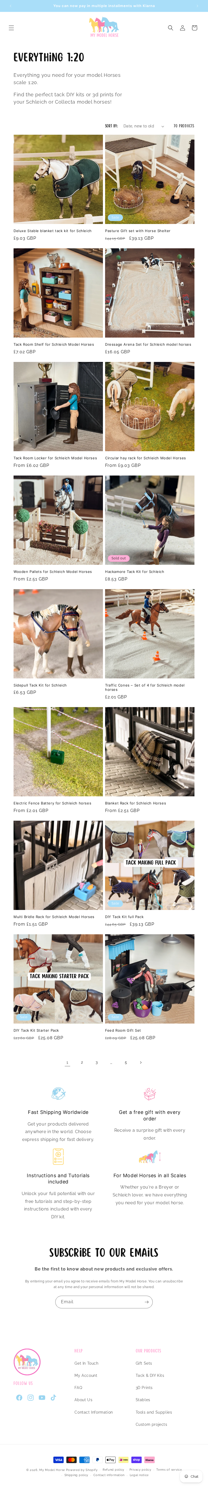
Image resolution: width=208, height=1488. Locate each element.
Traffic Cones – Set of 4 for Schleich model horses (145, 687)
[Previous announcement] (11, 6)
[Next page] (141, 1062)
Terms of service (169, 1469)
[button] (11, 28)
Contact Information (93, 1412)
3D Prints (144, 1387)
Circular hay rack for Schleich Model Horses (145, 458)
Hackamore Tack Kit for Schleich (134, 571)
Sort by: (111, 126)
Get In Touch (86, 1363)
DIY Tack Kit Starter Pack (36, 1030)
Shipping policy (76, 1475)
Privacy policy (140, 1469)
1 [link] (67, 1062)
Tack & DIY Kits (150, 1375)
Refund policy (113, 1469)
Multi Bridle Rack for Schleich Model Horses (54, 917)
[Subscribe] (146, 1302)
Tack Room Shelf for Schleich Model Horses (54, 344)
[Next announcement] (197, 6)
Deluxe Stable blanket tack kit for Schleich (53, 231)
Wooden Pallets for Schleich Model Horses (53, 571)
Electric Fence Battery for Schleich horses (52, 803)
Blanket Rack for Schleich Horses (135, 803)
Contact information (109, 1475)
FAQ (78, 1387)
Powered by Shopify (82, 1470)
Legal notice (139, 1475)
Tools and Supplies (154, 1412)
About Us (83, 1400)
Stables (143, 1400)
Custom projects (151, 1424)
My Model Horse (52, 1470)
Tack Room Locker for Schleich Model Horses (55, 458)
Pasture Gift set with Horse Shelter (138, 231)
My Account (85, 1375)
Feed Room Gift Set (123, 1030)
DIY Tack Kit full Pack (124, 917)
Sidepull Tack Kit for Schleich (40, 685)
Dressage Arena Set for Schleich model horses (148, 344)
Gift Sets (144, 1363)
